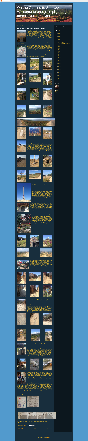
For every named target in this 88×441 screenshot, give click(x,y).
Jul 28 (59, 75)
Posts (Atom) (24, 431)
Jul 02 (59, 33)
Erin (57, 90)
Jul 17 (59, 58)
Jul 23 (59, 67)
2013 (57, 27)
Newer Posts (20, 428)
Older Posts (49, 428)
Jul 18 (59, 60)
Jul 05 (59, 38)
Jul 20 (59, 63)
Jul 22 (59, 66)
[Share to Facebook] (32, 425)
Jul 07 (59, 41)
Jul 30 (59, 78)
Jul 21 (59, 64)
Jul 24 (59, 69)
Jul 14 (59, 54)
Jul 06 (59, 39)
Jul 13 (59, 52)
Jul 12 (59, 51)
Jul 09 (59, 46)
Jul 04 (59, 36)
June (58, 29)
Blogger (48, 437)
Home (35, 428)
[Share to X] (31, 425)
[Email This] (29, 425)
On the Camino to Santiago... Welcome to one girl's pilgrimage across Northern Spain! (42, 12)
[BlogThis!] (30, 425)
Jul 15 (59, 55)
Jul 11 (59, 49)
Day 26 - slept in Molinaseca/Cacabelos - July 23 (31, 28)
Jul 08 (59, 45)
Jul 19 (59, 61)
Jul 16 (59, 57)
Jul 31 (59, 80)
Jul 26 (59, 72)
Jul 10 (59, 48)
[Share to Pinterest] (33, 425)
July (58, 30)
